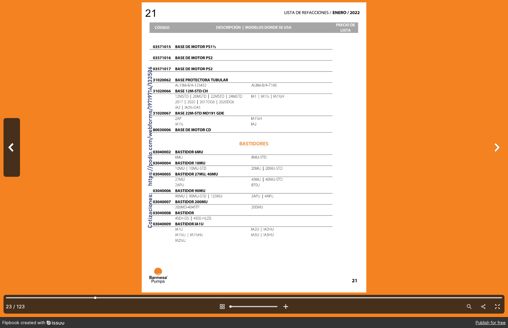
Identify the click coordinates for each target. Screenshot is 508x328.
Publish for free (491, 322)
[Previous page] (12, 158)
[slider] (254, 307)
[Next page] (496, 158)
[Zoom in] (286, 306)
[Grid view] (222, 306)
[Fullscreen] (497, 306)
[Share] (483, 306)
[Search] (469, 306)
